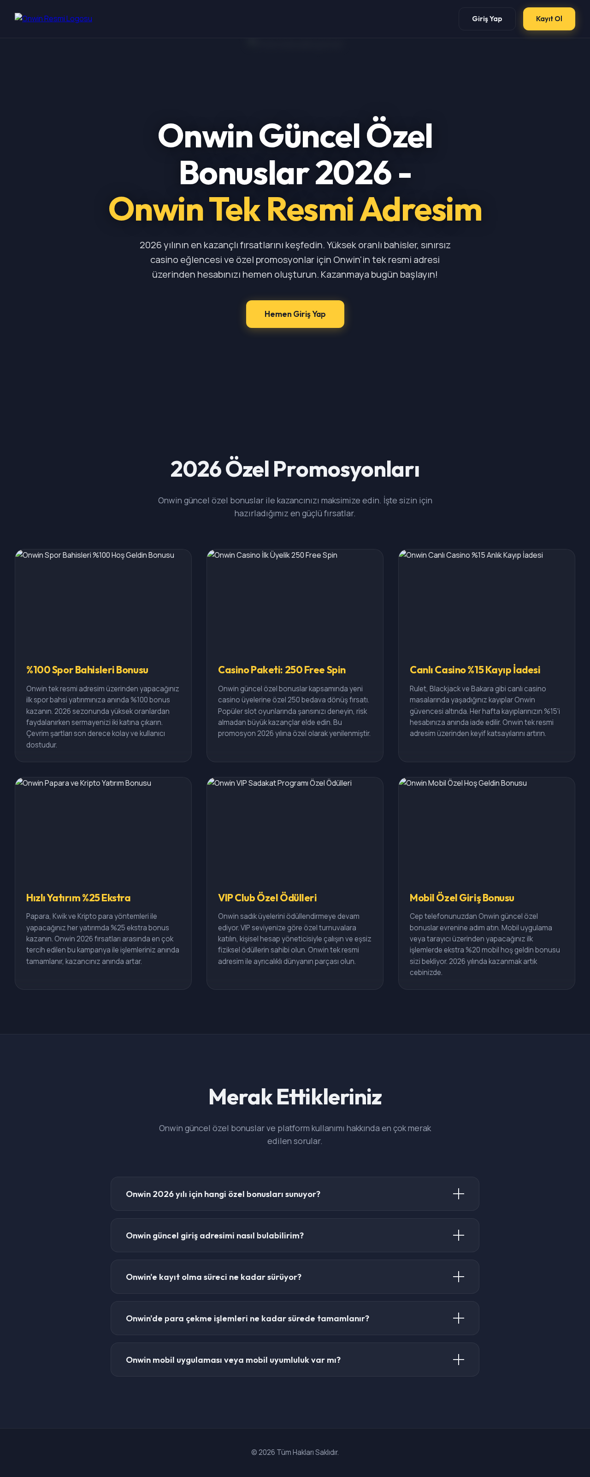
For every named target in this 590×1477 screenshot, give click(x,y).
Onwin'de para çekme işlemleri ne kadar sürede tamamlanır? (247, 1318)
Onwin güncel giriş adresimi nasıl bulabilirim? (215, 1235)
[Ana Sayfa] (53, 19)
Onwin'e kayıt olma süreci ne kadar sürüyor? (213, 1277)
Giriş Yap (487, 18)
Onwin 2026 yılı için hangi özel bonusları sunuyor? (223, 1194)
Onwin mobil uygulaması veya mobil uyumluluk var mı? (233, 1359)
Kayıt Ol (549, 18)
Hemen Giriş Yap (295, 314)
